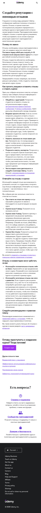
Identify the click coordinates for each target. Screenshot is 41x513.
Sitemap (8, 489)
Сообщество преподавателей (20, 417)
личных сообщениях (23, 109)
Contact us (9, 468)
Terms (7, 483)
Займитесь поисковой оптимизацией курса (18, 374)
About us (8, 465)
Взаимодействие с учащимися (13, 360)
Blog (6, 474)
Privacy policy (10, 486)
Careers (8, 471)
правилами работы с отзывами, (14, 319)
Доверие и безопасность (20, 431)
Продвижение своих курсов (12, 370)
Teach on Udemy (11, 459)
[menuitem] (14, 450)
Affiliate (7, 480)
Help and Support (11, 477)
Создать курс (9, 348)
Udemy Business (11, 456)
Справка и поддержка (20, 400)
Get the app (9, 462)
